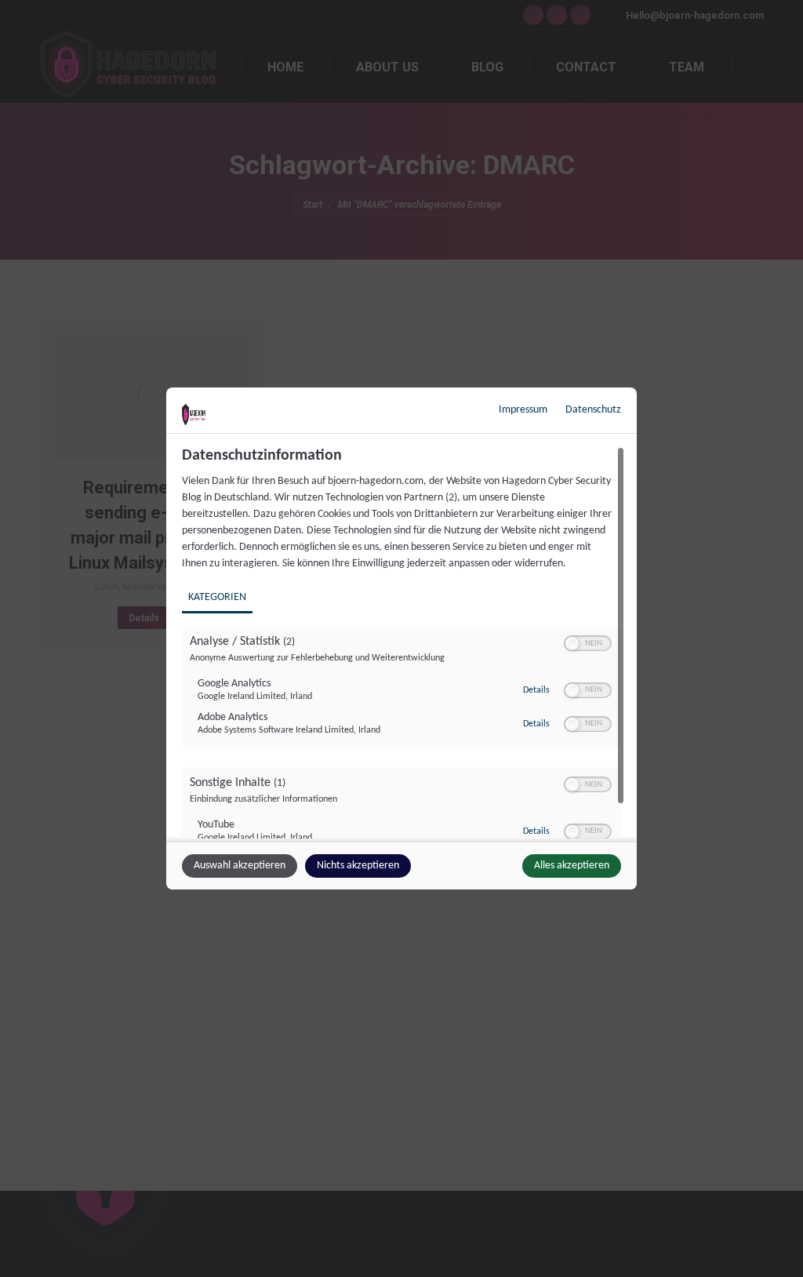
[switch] (587, 643)
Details (536, 690)
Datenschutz (593, 410)
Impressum (523, 410)
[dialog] (401, 638)
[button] (572, 643)
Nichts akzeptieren (358, 865)
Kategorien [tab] (217, 597)
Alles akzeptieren (571, 865)
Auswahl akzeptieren (239, 865)
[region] (403, 642)
